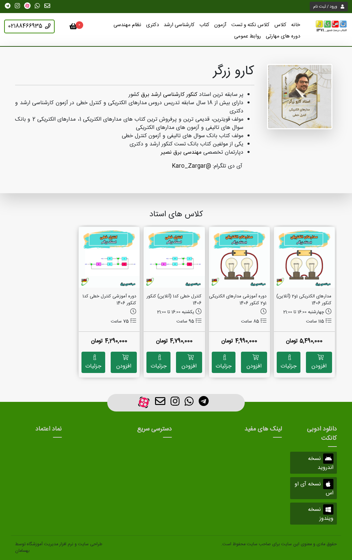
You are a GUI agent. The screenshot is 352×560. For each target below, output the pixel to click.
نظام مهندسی (127, 25)
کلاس (280, 25)
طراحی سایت (90, 544)
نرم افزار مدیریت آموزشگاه (50, 544)
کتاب (204, 25)
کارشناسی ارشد (179, 25)
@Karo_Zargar (191, 166)
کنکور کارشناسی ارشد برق (169, 94)
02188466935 (25, 26)
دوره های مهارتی (283, 36)
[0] (73, 27)
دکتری (152, 25)
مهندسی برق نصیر (181, 152)
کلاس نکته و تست (250, 25)
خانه (295, 25)
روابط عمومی (247, 36)
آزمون (220, 25)
